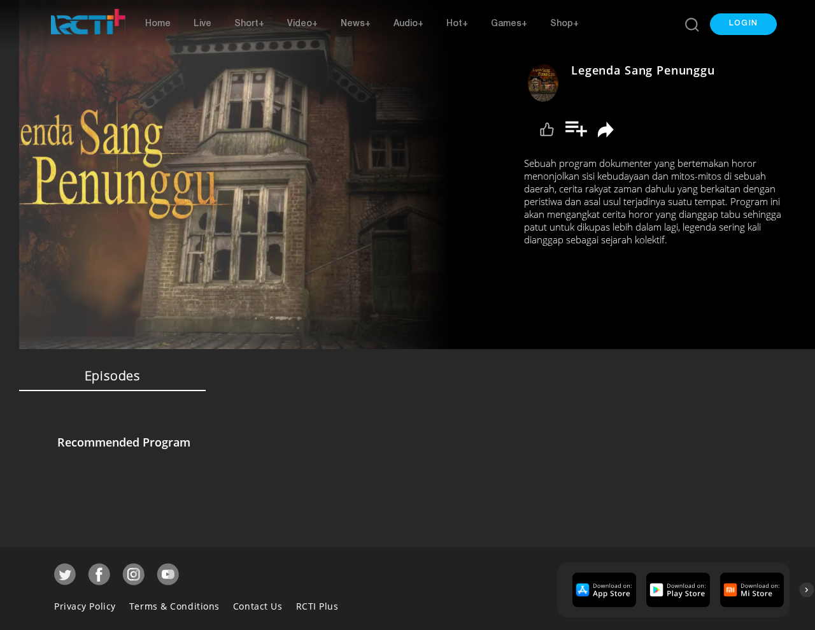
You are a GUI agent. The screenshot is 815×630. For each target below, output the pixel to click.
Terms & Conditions (174, 606)
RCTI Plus (317, 606)
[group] (602, 590)
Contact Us (258, 606)
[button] (743, 24)
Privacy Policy (85, 606)
